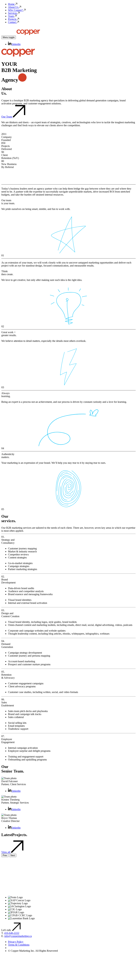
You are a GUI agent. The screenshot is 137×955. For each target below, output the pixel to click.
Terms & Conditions (18, 944)
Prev (5, 855)
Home (11, 4)
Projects (12, 19)
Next (13, 855)
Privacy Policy (15, 941)
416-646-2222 (11, 933)
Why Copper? (15, 10)
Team (11, 16)
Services (12, 13)
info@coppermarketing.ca (18, 936)
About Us (13, 7)
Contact (12, 22)
